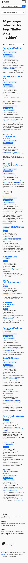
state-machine (11, 65)
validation (14, 455)
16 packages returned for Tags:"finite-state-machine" (12, 29)
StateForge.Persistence (13, 416)
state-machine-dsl (12, 375)
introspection (6, 457)
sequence (6, 117)
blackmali (14, 152)
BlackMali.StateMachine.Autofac (13, 164)
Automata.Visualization (9, 303)
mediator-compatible (8, 67)
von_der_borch (9, 284)
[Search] (24, 6)
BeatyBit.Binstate (11, 358)
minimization (6, 271)
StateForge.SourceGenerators (11, 390)
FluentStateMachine (12, 48)
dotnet (16, 378)
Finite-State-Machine (8, 295)
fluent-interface (19, 65)
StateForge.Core (10, 443)
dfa (8, 269)
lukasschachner (9, 393)
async (6, 378)
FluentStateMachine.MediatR (12, 328)
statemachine (7, 94)
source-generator (12, 402)
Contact (4, 514)
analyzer (19, 402)
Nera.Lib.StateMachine (13, 227)
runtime (9, 455)
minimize (15, 269)
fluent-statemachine (9, 64)
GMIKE (6, 80)
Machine (16, 293)
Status (3, 522)
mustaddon (8, 50)
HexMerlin (7, 258)
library (9, 241)
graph (15, 268)
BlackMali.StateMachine (9, 135)
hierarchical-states (15, 377)
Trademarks (12, 556)
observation (21, 455)
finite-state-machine (14, 119)
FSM (20, 293)
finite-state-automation (9, 121)
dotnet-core (11, 378)
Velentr (6, 293)
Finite (9, 293)
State (12, 293)
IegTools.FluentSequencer (10, 470)
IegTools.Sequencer (12, 102)
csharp (11, 268)
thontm (6, 228)
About (14, 552)
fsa (16, 121)
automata (6, 268)
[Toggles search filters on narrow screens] (24, 12)
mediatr (16, 67)
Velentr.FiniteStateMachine (12, 281)
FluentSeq (7, 192)
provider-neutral (18, 429)
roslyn (4, 403)
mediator (5, 239)
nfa (10, 269)
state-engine (6, 119)
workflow (10, 68)
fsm (14, 68)
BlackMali (7, 138)
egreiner (7, 103)
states (9, 154)
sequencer (12, 117)
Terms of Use (21, 552)
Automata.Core (10, 257)
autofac (13, 181)
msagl (11, 318)
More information (7, 223)
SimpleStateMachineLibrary (13, 77)
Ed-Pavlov (7, 360)
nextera (6, 238)
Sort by (5, 44)
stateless (18, 238)
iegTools (11, 103)
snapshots (5, 430)
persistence (10, 429)
